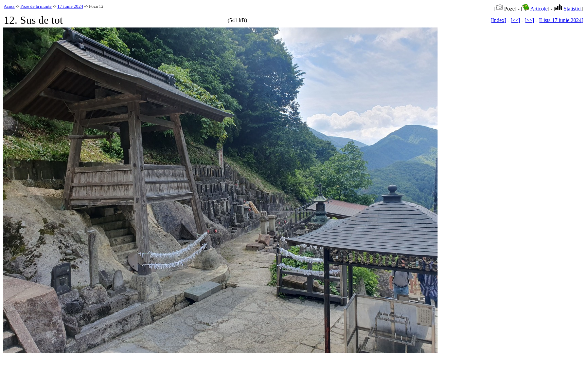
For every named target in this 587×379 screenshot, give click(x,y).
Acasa (9, 6)
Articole (538, 9)
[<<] (515, 20)
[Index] (498, 20)
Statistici (572, 9)
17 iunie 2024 (70, 6)
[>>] (529, 20)
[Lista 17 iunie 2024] (560, 20)
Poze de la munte (36, 6)
